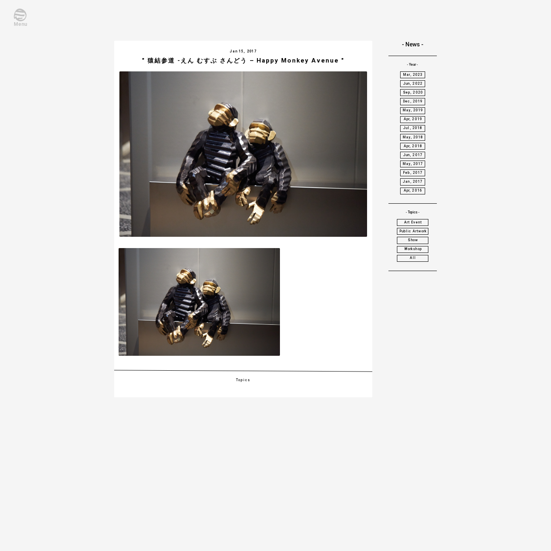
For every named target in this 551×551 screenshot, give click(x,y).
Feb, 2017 (413, 173)
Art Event (413, 222)
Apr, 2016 (413, 190)
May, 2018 (413, 137)
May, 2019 (413, 110)
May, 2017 (413, 164)
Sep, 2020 (413, 92)
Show (413, 240)
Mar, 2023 (413, 75)
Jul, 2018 (413, 128)
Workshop (413, 249)
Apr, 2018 (413, 146)
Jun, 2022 (413, 83)
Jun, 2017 (413, 155)
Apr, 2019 (413, 119)
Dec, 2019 (413, 101)
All (413, 258)
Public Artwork (413, 231)
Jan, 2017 (413, 181)
